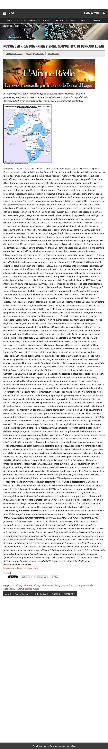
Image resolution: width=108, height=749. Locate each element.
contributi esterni (40, 594)
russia (36, 588)
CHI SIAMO (96, 20)
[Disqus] (54, 635)
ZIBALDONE (20, 20)
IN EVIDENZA (34, 20)
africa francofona (30, 585)
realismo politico (23, 588)
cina (62, 585)
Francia (89, 585)
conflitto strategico (75, 585)
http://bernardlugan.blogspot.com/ (20, 568)
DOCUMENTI (71, 20)
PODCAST (84, 20)
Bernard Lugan (21, 594)
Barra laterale (92, 13)
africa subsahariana (49, 585)
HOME (10, 20)
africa (18, 585)
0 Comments (53, 53)
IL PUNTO (47, 20)
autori (8, 594)
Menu (11, 13)
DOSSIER (59, 20)
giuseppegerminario (35, 53)
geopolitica (8, 588)
